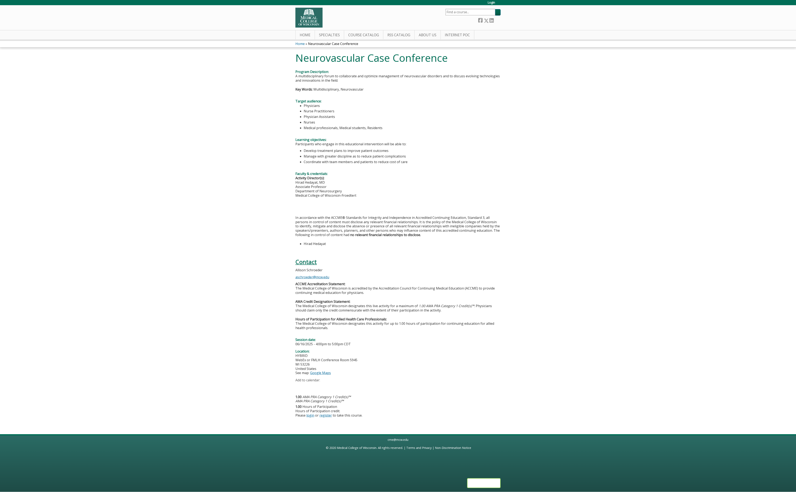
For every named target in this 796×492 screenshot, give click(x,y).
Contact (306, 262)
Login (491, 2)
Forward (497, 19)
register (325, 415)
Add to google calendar (299, 387)
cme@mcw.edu (398, 440)
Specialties (329, 35)
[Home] (309, 17)
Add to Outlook (328, 387)
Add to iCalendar (318, 386)
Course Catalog (363, 35)
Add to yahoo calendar (309, 387)
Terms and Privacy (419, 448)
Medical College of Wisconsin (356, 448)
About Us (427, 35)
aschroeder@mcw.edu (312, 277)
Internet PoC (457, 35)
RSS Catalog (398, 35)
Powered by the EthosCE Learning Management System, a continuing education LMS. (484, 483)
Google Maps (320, 373)
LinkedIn (491, 19)
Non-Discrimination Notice (453, 448)
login (310, 415)
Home (305, 35)
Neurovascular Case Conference (333, 43)
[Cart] (499, 4)
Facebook (480, 19)
